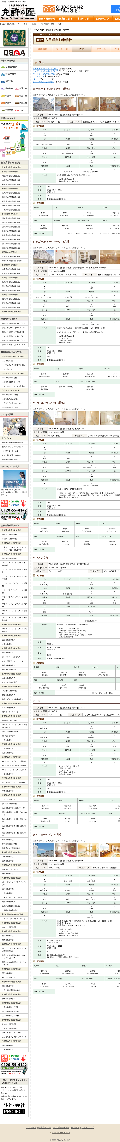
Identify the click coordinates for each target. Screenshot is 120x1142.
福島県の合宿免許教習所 (11, 184)
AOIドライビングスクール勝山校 (14, 765)
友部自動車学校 (7, 644)
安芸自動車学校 (7, 986)
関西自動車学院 (7, 973)
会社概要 (75, 1127)
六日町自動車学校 (47, 24)
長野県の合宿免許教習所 (11, 231)
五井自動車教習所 (8, 708)
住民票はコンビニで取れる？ (12, 447)
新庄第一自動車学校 (9, 558)
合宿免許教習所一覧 (10, 525)
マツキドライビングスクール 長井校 (14, 605)
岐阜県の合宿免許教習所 (11, 235)
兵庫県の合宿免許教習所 (11, 256)
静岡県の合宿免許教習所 (11, 239)
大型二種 (23, 103)
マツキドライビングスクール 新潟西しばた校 (14, 726)
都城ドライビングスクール (12, 1032)
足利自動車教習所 (8, 665)
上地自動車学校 (7, 856)
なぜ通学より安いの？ (10, 451)
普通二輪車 (10, 74)
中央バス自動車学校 (9, 534)
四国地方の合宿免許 (10, 278)
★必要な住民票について (11, 382)
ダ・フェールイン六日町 (43, 82)
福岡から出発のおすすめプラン (13, 345)
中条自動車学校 (7, 740)
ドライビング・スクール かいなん (14, 919)
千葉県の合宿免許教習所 (11, 210)
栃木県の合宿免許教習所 (11, 197)
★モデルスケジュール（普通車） (14, 386)
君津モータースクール (10, 712)
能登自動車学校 (7, 753)
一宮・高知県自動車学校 (11, 990)
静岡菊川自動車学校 (9, 844)
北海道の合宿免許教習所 (11, 167)
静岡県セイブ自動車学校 (11, 848)
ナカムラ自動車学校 (9, 1028)
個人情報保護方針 (61, 1127)
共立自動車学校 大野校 (10, 1011)
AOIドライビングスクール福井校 (14, 761)
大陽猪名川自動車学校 (10, 910)
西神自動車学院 (7, 889)
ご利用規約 (31, 1127)
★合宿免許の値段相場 (10, 395)
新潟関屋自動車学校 (9, 720)
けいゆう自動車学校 (9, 1024)
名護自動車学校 (7, 1045)
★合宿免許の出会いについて (12, 403)
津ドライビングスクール (11, 869)
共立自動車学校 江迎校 (10, 1015)
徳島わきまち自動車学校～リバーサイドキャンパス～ (14, 956)
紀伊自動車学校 (7, 873)
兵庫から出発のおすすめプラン (13, 340)
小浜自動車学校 (7, 774)
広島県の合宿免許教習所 (11, 273)
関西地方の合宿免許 (10, 252)
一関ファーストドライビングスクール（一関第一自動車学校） (14, 548)
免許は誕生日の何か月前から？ (13, 442)
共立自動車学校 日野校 (10, 1007)
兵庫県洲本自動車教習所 (11, 906)
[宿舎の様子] (43, 104)
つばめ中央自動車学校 (10, 731)
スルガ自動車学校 (8, 799)
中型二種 (23, 95)
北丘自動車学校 (7, 1049)
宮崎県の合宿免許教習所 (11, 307)
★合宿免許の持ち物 (9, 378)
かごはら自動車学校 (9, 691)
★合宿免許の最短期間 (10, 399)
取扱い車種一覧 (8, 60)
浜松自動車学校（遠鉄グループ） (14, 808)
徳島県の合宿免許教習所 (11, 282)
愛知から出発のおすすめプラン (13, 332)
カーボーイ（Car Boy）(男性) (45, 68)
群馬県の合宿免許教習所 (11, 201)
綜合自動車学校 (7, 840)
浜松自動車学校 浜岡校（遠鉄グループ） (14, 813)
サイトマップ (88, 1127)
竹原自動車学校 (7, 940)
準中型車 (9, 88)
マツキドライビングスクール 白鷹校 (14, 598)
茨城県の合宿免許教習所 (11, 193)
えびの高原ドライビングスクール (14, 1037)
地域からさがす (8, 118)
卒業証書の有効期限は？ (11, 459)
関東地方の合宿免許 (10, 189)
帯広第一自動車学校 (9, 539)
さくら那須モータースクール (12, 661)
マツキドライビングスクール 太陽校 (14, 584)
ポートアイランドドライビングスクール (14, 883)
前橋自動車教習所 (8, 678)
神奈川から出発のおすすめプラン (14, 328)
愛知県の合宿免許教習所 (11, 244)
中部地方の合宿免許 (10, 214)
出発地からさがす (9, 318)
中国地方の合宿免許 (10, 265)
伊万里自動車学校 (8, 999)
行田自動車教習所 (8, 695)
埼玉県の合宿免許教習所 (11, 205)
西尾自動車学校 (7, 861)
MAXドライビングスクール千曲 (13, 782)
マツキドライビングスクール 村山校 (14, 571)
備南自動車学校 (7, 935)
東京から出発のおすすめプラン (13, 323)
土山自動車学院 (7, 893)
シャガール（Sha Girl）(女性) (45, 71)
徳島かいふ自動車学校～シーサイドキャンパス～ (14, 963)
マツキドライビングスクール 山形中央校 (14, 577)
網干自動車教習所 (8, 902)
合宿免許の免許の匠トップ (9, 24)
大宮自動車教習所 (8, 640)
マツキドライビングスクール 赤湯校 (14, 612)
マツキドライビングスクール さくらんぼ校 (14, 564)
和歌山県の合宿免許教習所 (12, 261)
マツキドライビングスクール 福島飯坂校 (14, 630)
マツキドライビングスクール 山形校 (14, 591)
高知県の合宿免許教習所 (11, 290)
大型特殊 (9, 110)
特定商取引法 (44, 1127)
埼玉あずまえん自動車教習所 (12, 699)
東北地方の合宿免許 (10, 172)
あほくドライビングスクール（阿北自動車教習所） (14, 949)
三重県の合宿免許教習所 (11, 248)
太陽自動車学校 (7, 748)
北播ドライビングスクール (12, 897)
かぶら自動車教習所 (9, 682)
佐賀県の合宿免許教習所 (11, 299)
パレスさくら (38, 76)
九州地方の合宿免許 (10, 295)
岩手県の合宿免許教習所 (11, 176)
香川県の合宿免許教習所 (11, 286)
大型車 (8, 103)
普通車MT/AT (12, 67)
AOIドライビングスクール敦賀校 (14, 770)
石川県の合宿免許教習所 (11, 222)
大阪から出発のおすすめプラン (13, 336)
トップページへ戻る (61, 1132)
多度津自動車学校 (8, 977)
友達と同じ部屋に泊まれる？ (12, 455)
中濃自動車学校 (7, 791)
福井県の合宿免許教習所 (11, 227)
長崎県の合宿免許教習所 (11, 303)
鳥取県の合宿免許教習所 (11, 269)
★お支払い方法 (7, 369)
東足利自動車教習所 (9, 669)
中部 (25, 24)
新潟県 (34, 24)
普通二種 (23, 88)
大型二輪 (9, 81)
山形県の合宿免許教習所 (11, 180)
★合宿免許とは (7, 361)
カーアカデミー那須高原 (11, 657)
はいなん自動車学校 (9, 804)
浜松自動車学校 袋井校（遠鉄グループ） (14, 820)
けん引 (22, 110)
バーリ (35, 79)
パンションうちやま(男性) (44, 74)
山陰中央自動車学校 (9, 927)
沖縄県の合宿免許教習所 (11, 312)
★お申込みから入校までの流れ (13, 365)
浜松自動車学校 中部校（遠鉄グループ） (14, 827)
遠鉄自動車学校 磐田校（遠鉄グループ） (14, 834)
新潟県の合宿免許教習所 (11, 218)
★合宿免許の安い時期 (10, 407)
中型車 (8, 95)
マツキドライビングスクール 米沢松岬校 (14, 619)
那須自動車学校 (7, 652)
